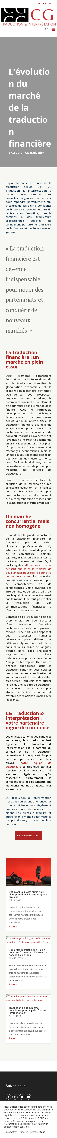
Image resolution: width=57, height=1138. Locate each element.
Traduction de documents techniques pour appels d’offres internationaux (27, 1010)
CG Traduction (34, 153)
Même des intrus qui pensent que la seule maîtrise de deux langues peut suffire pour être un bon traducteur (28, 570)
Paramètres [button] (11, 1131)
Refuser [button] (24, 1131)
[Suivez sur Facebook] (8, 1097)
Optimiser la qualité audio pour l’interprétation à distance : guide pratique (28, 895)
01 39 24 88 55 (42, 3)
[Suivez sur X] (15, 1097)
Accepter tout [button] (37, 1131)
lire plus (13, 926)
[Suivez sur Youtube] (28, 1097)
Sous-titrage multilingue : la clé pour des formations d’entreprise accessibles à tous (28, 952)
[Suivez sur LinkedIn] (21, 1097)
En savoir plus (28, 835)
